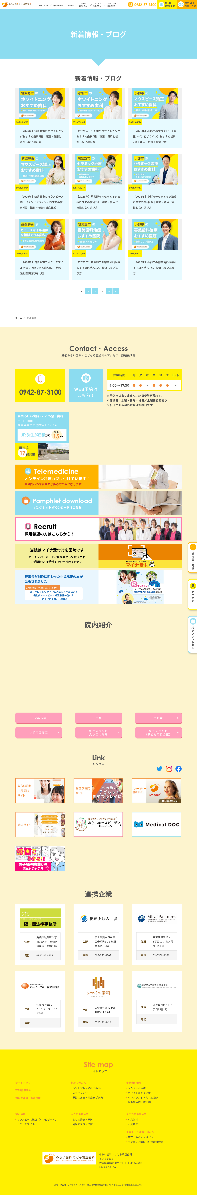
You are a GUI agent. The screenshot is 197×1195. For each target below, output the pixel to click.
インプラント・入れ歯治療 (143, 1097)
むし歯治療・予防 (82, 1119)
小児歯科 (133, 1119)
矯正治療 (20, 1114)
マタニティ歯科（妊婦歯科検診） (147, 1142)
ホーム (18, 317)
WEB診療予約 (23, 1090)
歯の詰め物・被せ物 (139, 1102)
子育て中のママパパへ (140, 1137)
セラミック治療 (137, 1088)
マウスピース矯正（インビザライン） (38, 1119)
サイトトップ (23, 1082)
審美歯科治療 (133, 1082)
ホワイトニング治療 (139, 1093)
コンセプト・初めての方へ (87, 1088)
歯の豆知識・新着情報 (28, 1098)
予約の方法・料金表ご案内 (87, 1097)
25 (108, 291)
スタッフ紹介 (80, 1093)
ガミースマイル (26, 1124)
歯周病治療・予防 (82, 1124)
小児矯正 (133, 1124)
